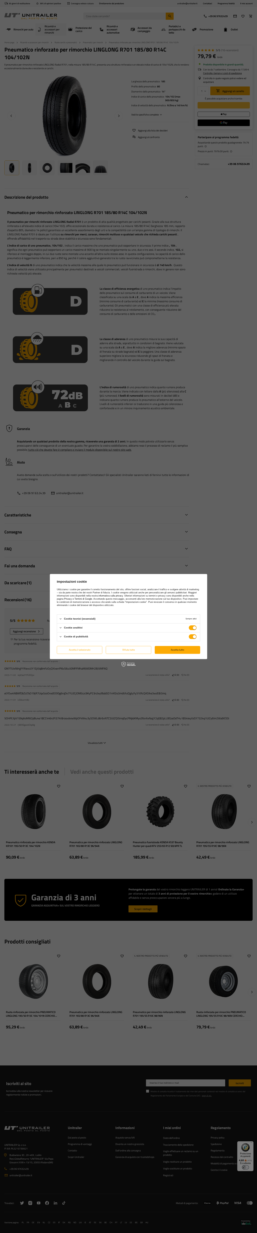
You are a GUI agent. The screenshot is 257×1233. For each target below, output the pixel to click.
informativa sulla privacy (110, 595)
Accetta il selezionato (79, 650)
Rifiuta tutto (128, 650)
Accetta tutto (177, 650)
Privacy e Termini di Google (78, 599)
